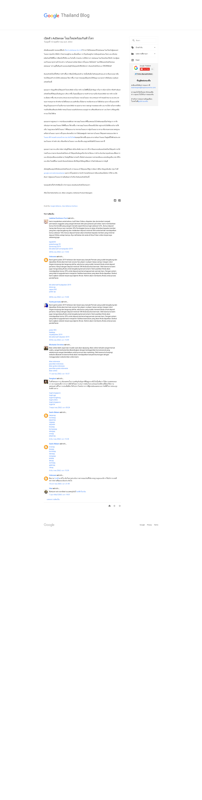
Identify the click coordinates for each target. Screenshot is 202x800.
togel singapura (55, 402)
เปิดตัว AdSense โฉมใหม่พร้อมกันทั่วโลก (69, 38)
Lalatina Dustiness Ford (58, 218)
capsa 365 (53, 289)
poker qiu (52, 292)
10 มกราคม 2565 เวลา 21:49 (59, 484)
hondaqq (52, 418)
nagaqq (52, 422)
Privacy (149, 525)
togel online (53, 400)
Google (142, 525)
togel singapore (55, 393)
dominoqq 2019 (55, 246)
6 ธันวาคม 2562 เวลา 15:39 (59, 470)
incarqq (52, 447)
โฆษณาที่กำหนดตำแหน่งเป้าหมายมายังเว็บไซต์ (59, 137)
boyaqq (52, 427)
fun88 (56, 478)
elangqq (52, 431)
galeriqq (52, 465)
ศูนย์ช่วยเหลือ (143, 101)
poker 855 (52, 330)
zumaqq (52, 463)
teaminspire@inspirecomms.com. (143, 87)
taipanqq (52, 415)
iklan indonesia (54, 361)
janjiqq (51, 458)
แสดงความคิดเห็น (53, 499)
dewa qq (52, 287)
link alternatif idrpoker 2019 (59, 337)
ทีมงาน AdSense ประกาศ (73, 50)
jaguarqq (52, 420)
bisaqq (51, 449)
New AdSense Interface (70, 206)
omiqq (51, 434)
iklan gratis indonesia (57, 366)
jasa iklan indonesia (56, 364)
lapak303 (52, 242)
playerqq (52, 436)
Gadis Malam (54, 412)
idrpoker (52, 424)
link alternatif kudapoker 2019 (60, 285)
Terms (156, 525)
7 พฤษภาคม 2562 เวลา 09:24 (59, 407)
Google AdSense (56, 206)
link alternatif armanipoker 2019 (61, 249)
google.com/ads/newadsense (54, 173)
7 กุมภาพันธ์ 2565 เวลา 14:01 (59, 495)
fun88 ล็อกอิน (81, 491)
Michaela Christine (56, 345)
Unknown (53, 256)
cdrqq (51, 467)
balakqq (52, 332)
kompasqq (53, 429)
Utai (51, 488)
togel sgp (52, 395)
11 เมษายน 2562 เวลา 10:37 (59, 374)
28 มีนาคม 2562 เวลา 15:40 (59, 297)
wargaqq (52, 456)
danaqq (52, 454)
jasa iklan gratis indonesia (58, 368)
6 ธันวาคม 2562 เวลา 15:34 (59, 439)
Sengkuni (53, 378)
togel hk (52, 404)
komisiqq (52, 451)
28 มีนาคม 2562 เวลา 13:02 (59, 252)
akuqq (51, 460)
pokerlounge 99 (55, 244)
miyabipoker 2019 (55, 334)
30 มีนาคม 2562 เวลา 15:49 (59, 340)
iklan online (53, 371)
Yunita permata (55, 302)
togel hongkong (55, 398)
